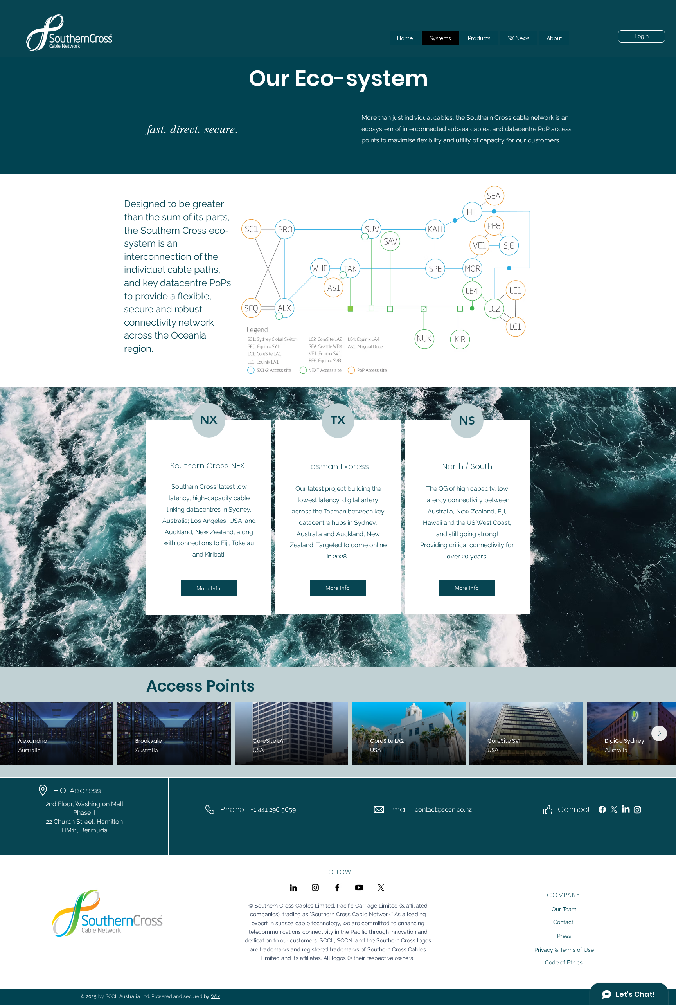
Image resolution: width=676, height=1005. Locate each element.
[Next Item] (659, 733)
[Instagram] (637, 809)
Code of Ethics (564, 962)
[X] (614, 809)
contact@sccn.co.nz (443, 809)
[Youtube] (359, 887)
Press (564, 936)
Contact (563, 922)
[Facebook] (602, 809)
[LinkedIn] (626, 809)
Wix (215, 996)
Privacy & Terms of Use (564, 950)
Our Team (564, 909)
